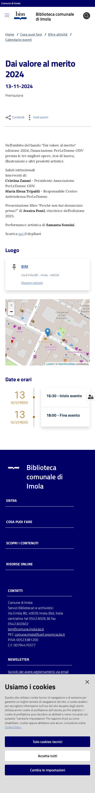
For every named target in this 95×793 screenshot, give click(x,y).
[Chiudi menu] (79, 8)
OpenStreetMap (66, 364)
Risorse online (19, 564)
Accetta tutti (47, 755)
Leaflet (50, 364)
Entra (11, 501)
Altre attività (57, 34)
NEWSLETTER (18, 659)
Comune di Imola (10, 3)
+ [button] (11, 305)
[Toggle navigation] (7, 15)
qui (21, 233)
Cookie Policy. (13, 727)
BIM (24, 266)
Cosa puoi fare (31, 34)
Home (9, 34)
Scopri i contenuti (22, 543)
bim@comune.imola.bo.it (26, 629)
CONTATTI (15, 591)
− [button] (11, 311)
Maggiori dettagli (32, 282)
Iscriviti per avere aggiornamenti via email (38, 671)
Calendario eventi (18, 39)
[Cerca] (86, 15)
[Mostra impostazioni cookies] (90, 397)
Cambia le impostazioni (47, 770)
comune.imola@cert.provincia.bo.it (40, 634)
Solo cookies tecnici (47, 741)
